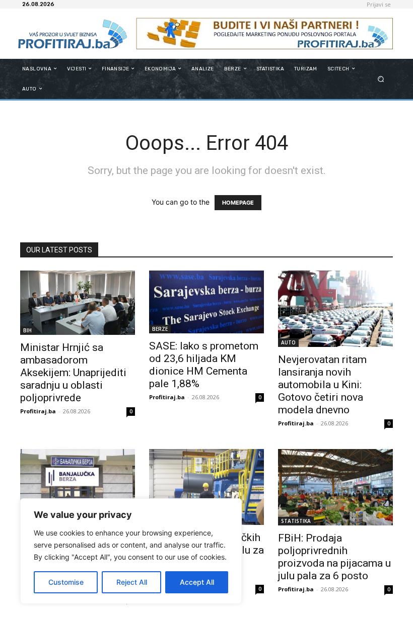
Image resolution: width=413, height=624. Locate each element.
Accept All (197, 582)
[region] (131, 551)
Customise (66, 582)
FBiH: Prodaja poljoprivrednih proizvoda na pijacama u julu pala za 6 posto (334, 557)
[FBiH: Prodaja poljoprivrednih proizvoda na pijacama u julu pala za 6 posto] (335, 487)
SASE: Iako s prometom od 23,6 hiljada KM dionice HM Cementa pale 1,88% (203, 365)
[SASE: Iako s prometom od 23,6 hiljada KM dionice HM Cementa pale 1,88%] (206, 302)
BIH (27, 330)
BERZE (160, 328)
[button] (381, 78)
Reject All (131, 582)
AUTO (288, 342)
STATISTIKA (296, 520)
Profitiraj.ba (38, 411)
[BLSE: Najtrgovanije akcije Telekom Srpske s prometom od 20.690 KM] (77, 492)
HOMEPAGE (238, 202)
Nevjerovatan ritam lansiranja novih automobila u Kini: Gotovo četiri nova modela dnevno (322, 384)
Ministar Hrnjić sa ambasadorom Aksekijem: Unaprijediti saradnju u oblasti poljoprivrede (73, 372)
